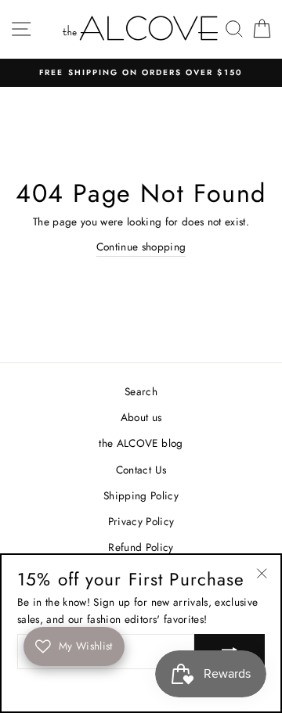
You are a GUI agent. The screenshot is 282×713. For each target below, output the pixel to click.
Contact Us (141, 469)
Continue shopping (141, 246)
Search (141, 391)
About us (141, 417)
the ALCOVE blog (141, 443)
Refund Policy (140, 547)
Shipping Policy (141, 495)
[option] (141, 73)
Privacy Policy (141, 521)
